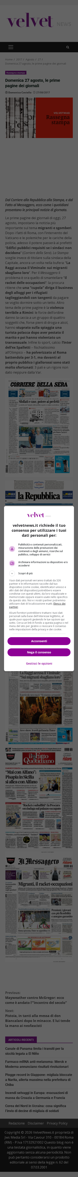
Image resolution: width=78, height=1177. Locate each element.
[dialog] (39, 588)
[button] (39, 573)
